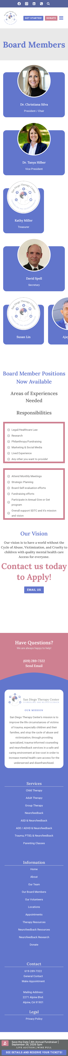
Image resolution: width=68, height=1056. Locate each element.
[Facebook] (19, 3)
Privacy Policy (34, 1018)
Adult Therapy (34, 797)
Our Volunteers (34, 899)
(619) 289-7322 (34, 661)
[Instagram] (26, 3)
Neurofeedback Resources (34, 929)
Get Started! (33, 18)
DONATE (51, 18)
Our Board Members (34, 891)
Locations (34, 906)
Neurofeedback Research (34, 937)
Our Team (34, 884)
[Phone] (41, 3)
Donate (34, 944)
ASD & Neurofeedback (34, 820)
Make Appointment (33, 981)
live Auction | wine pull (34, 1047)
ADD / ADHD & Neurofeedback (34, 828)
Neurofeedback (34, 813)
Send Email (34, 666)
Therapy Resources (34, 922)
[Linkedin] (34, 3)
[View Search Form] (48, 3)
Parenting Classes (34, 843)
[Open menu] (61, 18)
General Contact (33, 976)
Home (34, 869)
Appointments (34, 914)
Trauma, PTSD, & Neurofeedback (34, 835)
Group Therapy (34, 805)
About (34, 876)
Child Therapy (34, 790)
